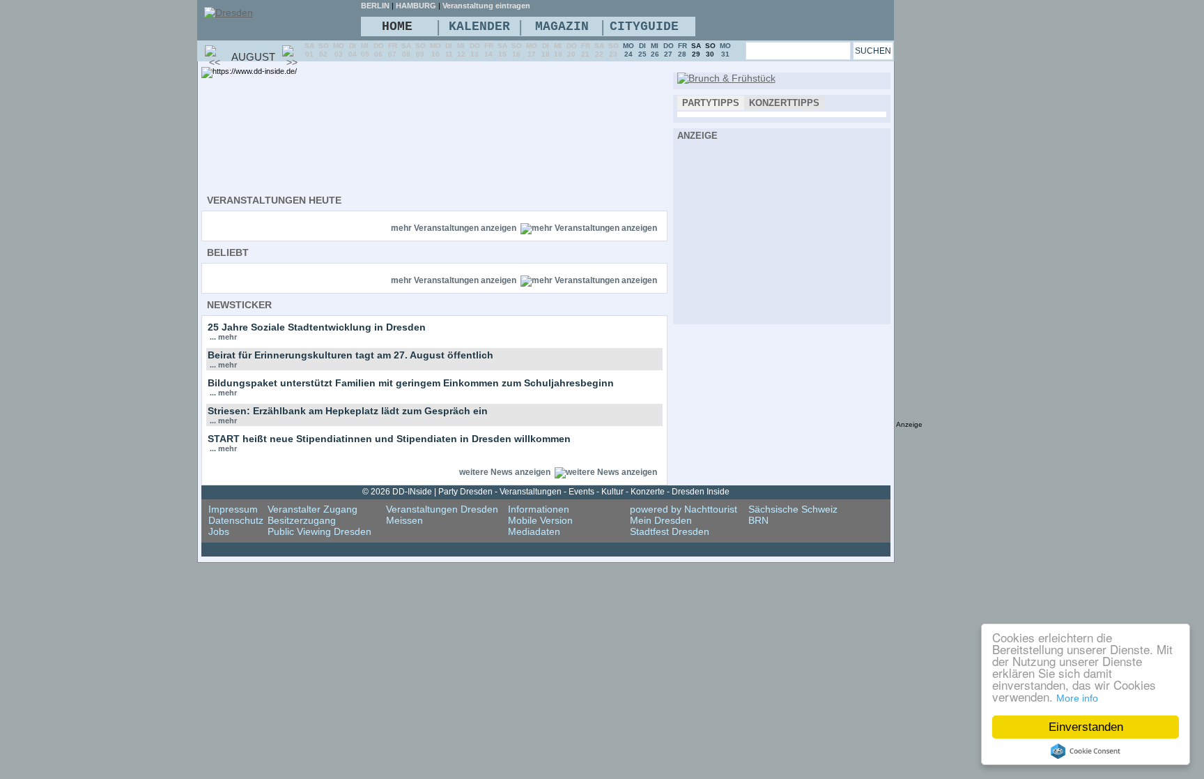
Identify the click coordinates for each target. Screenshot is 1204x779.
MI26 (655, 50)
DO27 (668, 50)
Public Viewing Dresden (319, 531)
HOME (397, 26)
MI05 (365, 50)
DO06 (378, 50)
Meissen (404, 520)
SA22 (599, 50)
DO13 (475, 50)
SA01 (309, 50)
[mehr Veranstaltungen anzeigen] (588, 228)
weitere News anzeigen (504, 472)
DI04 (352, 50)
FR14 (488, 50)
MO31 (725, 50)
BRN (758, 520)
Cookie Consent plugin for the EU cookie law (1085, 751)
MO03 (338, 50)
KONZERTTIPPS (784, 103)
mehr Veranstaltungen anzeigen (453, 228)
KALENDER (479, 26)
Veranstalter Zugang (312, 509)
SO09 (420, 50)
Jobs (218, 531)
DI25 (642, 50)
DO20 (571, 50)
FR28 (682, 50)
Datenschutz (235, 520)
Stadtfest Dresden (669, 531)
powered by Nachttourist (683, 509)
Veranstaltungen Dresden (442, 509)
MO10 (435, 50)
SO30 (710, 50)
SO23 (613, 50)
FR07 (392, 50)
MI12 (461, 50)
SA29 (696, 50)
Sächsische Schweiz (793, 509)
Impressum (233, 509)
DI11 (449, 50)
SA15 (502, 50)
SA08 (406, 50)
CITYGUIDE (644, 26)
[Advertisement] (781, 230)
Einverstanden (1086, 727)
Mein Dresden (661, 520)
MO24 (628, 50)
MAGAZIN (562, 26)
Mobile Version (540, 520)
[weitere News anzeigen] (606, 472)
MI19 (558, 50)
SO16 (516, 50)
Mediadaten (534, 531)
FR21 (585, 50)
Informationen (538, 509)
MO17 (531, 50)
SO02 (323, 50)
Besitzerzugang (302, 520)
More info (1077, 698)
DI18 (545, 50)
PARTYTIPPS (710, 103)
